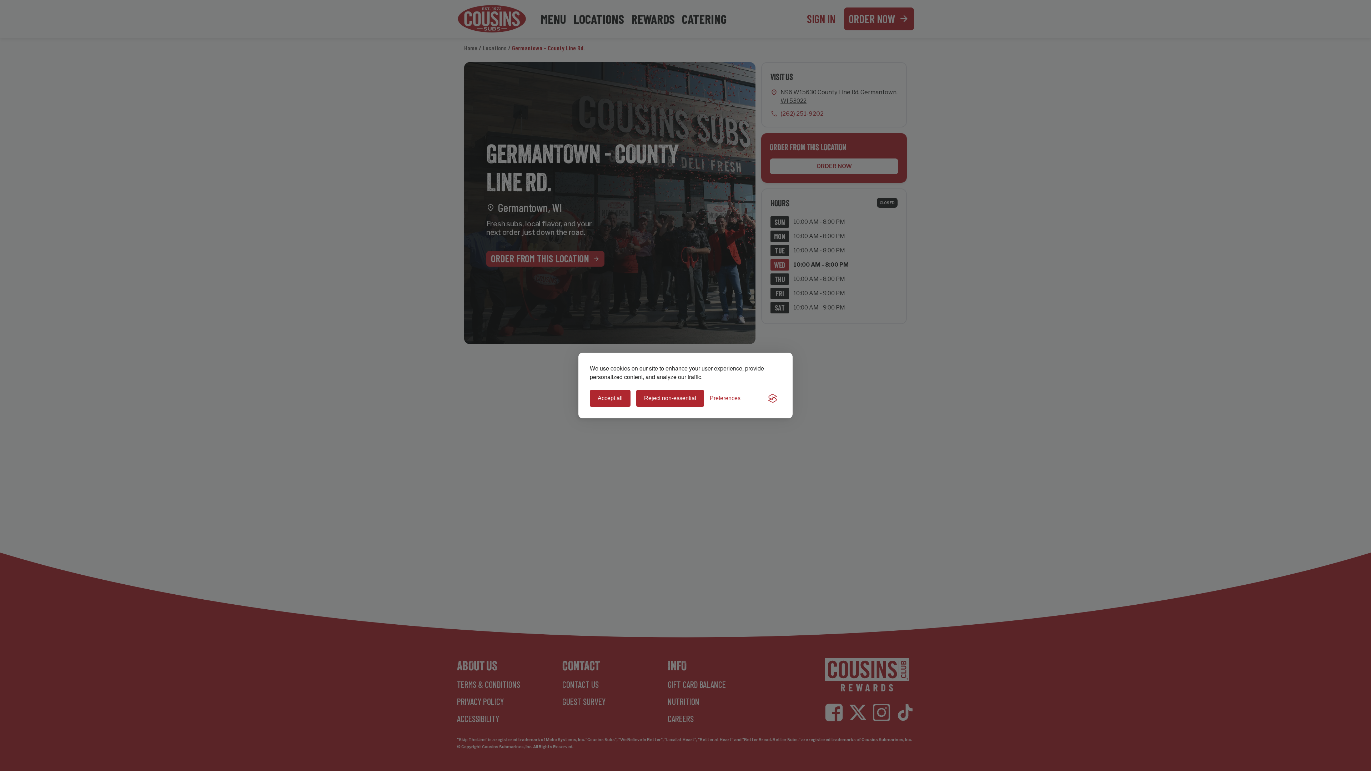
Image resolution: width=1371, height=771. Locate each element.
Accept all (610, 398)
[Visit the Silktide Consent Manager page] (772, 398)
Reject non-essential (670, 398)
